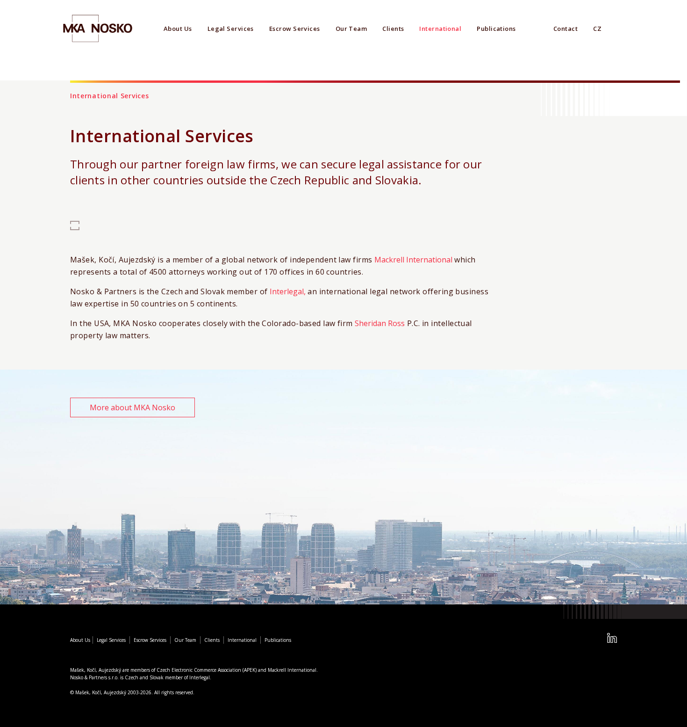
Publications (496, 28)
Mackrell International (413, 259)
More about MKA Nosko (132, 407)
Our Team (351, 28)
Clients (393, 28)
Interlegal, (288, 291)
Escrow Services (294, 28)
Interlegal (199, 677)
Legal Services (231, 28)
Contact (565, 28)
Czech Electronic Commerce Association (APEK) (207, 670)
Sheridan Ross (380, 323)
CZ (597, 28)
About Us (178, 28)
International (440, 28)
